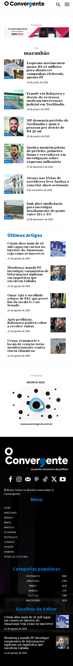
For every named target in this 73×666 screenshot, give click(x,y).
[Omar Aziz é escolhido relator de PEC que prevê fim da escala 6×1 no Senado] (58, 300)
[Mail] (28, 479)
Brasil (8, 77)
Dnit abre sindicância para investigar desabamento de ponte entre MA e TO (46, 209)
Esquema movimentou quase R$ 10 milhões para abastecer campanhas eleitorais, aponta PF (46, 70)
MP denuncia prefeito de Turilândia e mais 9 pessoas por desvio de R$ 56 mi (47, 125)
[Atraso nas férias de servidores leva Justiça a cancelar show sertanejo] (14, 184)
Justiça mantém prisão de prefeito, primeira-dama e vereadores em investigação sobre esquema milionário (46, 155)
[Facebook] (10, 479)
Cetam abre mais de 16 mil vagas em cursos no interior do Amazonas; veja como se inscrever (26, 249)
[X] (54, 479)
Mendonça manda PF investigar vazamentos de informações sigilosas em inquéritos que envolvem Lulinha (27, 274)
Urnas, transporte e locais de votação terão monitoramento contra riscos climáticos (26, 346)
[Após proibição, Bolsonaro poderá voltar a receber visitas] (58, 325)
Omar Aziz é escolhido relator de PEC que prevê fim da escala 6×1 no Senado (27, 301)
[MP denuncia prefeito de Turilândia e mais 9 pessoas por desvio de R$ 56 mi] (14, 126)
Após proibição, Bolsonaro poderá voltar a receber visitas (27, 323)
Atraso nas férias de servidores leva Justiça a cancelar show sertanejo (48, 181)
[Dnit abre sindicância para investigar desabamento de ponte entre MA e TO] (14, 209)
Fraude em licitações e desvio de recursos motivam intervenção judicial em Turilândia (46, 99)
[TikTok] (45, 479)
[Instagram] (19, 479)
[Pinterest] (36, 479)
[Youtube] (62, 479)
